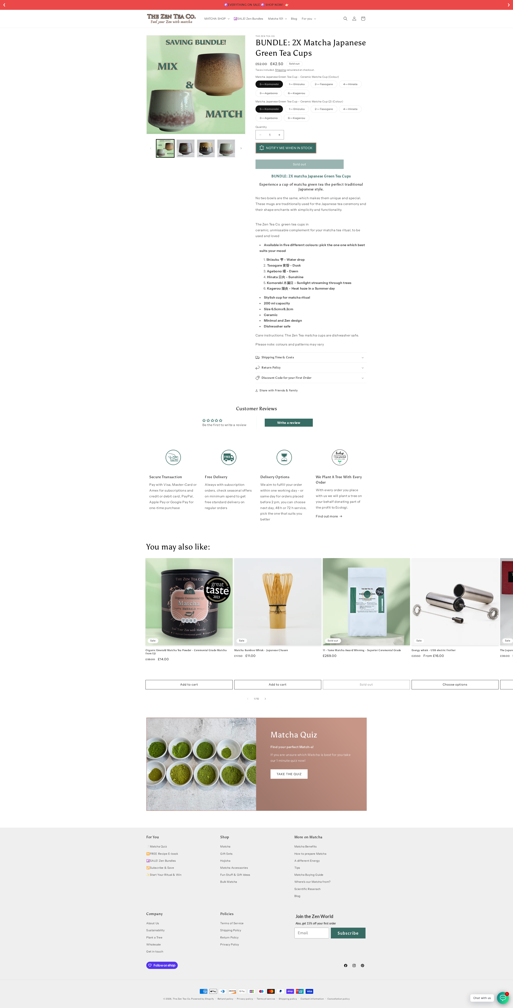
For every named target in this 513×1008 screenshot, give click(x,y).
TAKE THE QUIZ (289, 774)
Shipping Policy (230, 930)
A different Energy (307, 861)
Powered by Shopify (202, 998)
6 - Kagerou (298, 94)
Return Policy (229, 937)
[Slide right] (241, 148)
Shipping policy (288, 998)
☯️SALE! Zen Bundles (161, 861)
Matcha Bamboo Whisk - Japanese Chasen (261, 650)
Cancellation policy (338, 998)
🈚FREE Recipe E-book (162, 853)
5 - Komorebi (271, 85)
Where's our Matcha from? (312, 882)
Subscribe (348, 933)
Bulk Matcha (228, 882)
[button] (216, 18)
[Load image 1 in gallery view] (165, 148)
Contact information (312, 998)
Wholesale (153, 944)
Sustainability (155, 930)
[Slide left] (150, 148)
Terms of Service (232, 923)
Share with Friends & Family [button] (279, 390)
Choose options (455, 685)
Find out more (327, 516)
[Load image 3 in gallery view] (206, 148)
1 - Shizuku (299, 85)
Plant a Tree (154, 937)
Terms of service (266, 998)
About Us (152, 923)
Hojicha (225, 861)
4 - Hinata (352, 85)
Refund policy (225, 998)
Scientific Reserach (307, 889)
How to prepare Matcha (310, 853)
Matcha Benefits (305, 846)
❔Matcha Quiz (156, 846)
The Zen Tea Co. (182, 998)
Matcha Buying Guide (308, 875)
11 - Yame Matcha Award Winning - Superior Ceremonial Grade (362, 650)
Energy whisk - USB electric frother (434, 650)
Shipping (280, 69)
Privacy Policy (229, 944)
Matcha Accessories (234, 868)
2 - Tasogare (326, 85)
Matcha (225, 846)
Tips (297, 868)
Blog (297, 896)
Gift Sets (226, 853)
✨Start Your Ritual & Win (163, 875)
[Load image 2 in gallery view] (185, 148)
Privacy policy (245, 998)
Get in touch (154, 951)
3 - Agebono (271, 94)
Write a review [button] (288, 423)
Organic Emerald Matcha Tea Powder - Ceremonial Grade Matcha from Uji (186, 652)
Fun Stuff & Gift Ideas (235, 875)
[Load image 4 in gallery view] (226, 148)
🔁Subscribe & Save (160, 868)
